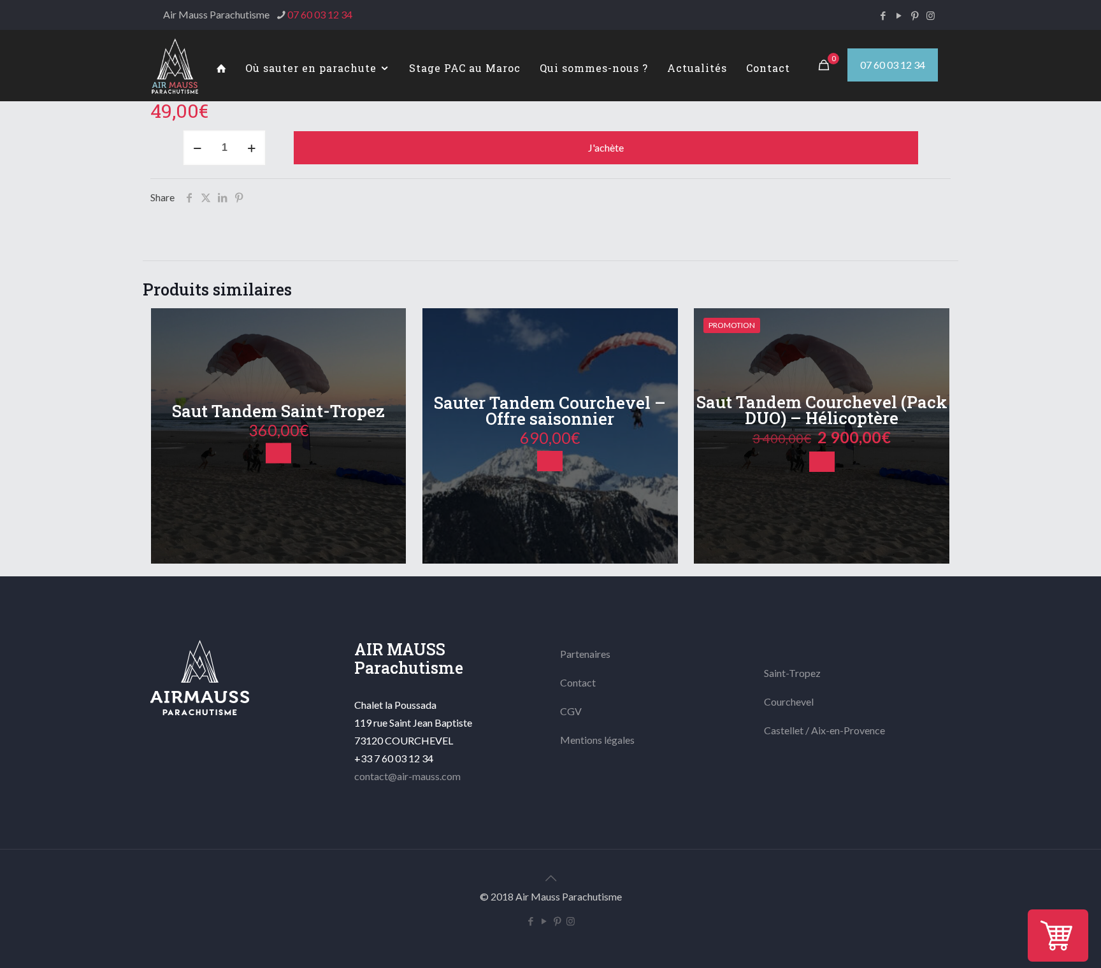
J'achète (606, 147)
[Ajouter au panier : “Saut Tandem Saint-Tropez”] (278, 453)
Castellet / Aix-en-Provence (824, 730)
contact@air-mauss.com (407, 776)
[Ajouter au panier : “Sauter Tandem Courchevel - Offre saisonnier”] (550, 461)
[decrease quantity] (197, 147)
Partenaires (585, 654)
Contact (578, 682)
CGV (571, 711)
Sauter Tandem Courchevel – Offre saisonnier (550, 410)
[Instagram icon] (930, 15)
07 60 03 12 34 (319, 14)
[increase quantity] (251, 147)
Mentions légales (597, 740)
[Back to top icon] (550, 877)
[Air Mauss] (174, 65)
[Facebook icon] (883, 15)
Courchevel (789, 701)
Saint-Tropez (792, 673)
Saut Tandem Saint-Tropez (278, 411)
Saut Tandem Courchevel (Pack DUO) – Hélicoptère (821, 410)
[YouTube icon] (898, 15)
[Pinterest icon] (914, 15)
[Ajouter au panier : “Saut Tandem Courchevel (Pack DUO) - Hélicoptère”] (822, 462)
